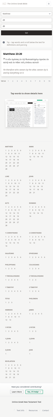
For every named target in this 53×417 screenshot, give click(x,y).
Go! (26, 33)
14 (14, 157)
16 (6, 160)
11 (19, 154)
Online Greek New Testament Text (26, 402)
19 (18, 160)
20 (6, 163)
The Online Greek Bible (17, 3)
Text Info (20, 410)
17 (10, 160)
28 (6, 169)
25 (10, 166)
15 (18, 157)
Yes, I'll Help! (33, 392)
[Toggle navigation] (49, 4)
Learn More (17, 392)
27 (18, 166)
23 (18, 163)
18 (14, 160)
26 (14, 166)
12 (6, 157)
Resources (33, 410)
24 (6, 166)
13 (10, 157)
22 (14, 163)
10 (49, 81)
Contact (45, 410)
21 (10, 163)
